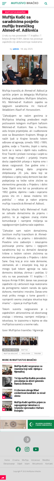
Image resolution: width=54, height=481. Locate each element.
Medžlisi (46, 460)
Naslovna (26, 353)
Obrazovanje (9, 463)
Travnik (37, 353)
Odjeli (19, 463)
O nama (15, 460)
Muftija (24, 349)
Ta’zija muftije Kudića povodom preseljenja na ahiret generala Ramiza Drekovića (29, 381)
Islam (27, 463)
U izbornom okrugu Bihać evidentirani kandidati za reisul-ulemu (30, 393)
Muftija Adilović (11, 353)
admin (16, 48)
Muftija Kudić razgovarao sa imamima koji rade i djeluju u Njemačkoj (28, 369)
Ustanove (35, 460)
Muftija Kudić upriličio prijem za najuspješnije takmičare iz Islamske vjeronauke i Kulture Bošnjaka (30, 406)
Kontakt (49, 463)
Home (7, 460)
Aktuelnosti (37, 463)
